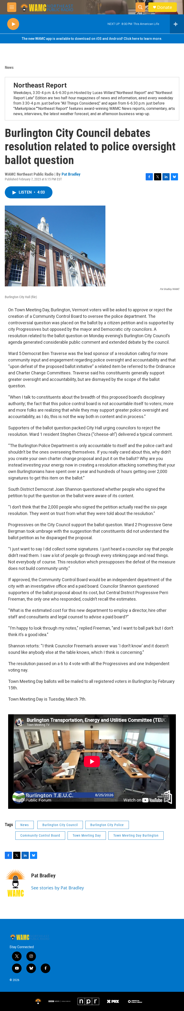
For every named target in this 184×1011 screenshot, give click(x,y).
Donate (164, 7)
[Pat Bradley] (15, 883)
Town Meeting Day (87, 835)
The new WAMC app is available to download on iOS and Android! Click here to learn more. (92, 39)
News (9, 67)
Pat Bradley (71, 174)
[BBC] (60, 1001)
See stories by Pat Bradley (57, 888)
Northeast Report (40, 85)
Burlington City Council (60, 825)
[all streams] (177, 24)
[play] (13, 24)
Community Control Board (40, 835)
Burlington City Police (107, 825)
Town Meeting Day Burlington (136, 835)
